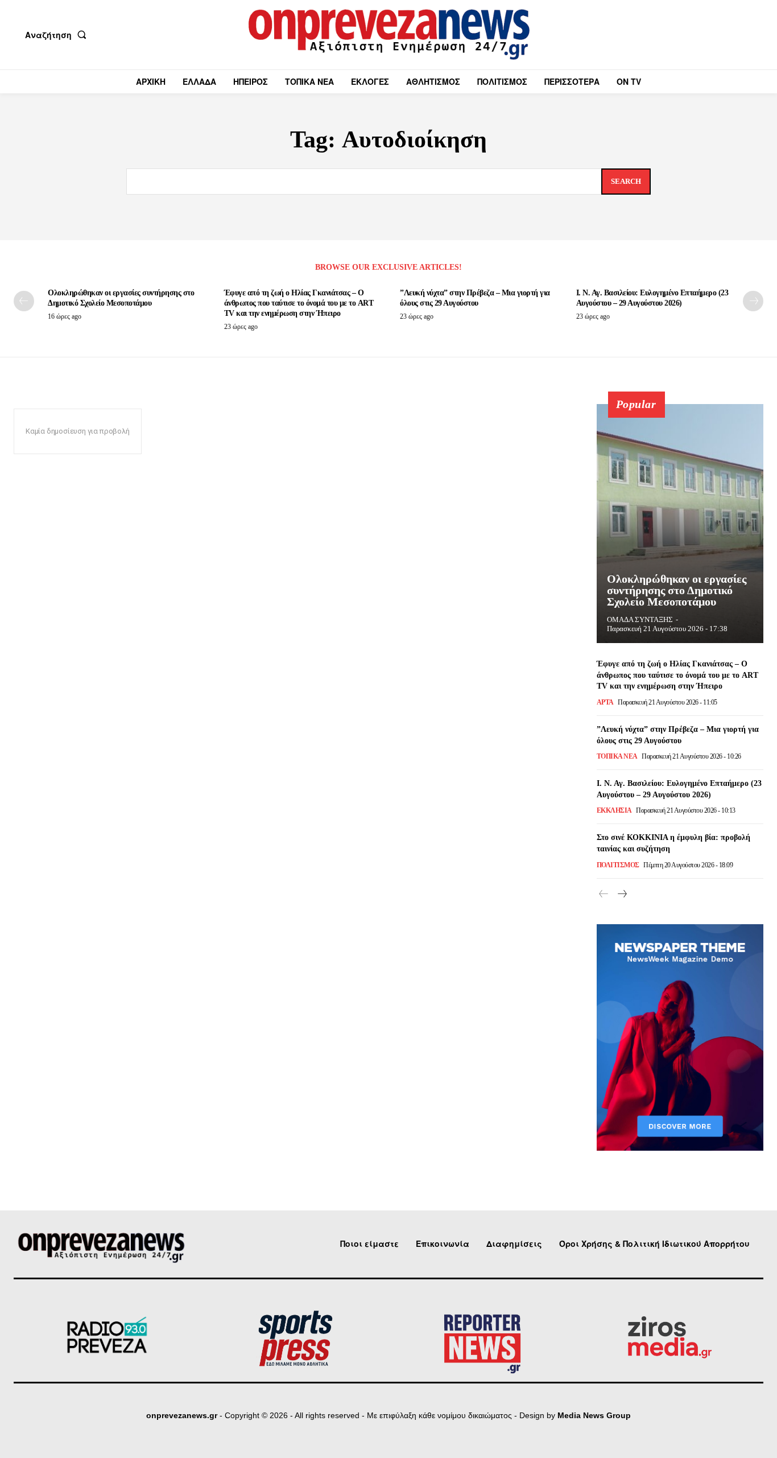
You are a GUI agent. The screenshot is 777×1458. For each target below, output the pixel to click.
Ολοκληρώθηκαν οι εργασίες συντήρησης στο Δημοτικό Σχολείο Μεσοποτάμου (676, 590)
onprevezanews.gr (181, 1415)
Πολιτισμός (618, 865)
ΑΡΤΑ (605, 702)
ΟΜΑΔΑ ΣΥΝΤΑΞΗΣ (640, 619)
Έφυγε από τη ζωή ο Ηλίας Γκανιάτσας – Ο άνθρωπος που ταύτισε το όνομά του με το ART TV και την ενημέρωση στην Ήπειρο (299, 303)
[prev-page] (24, 301)
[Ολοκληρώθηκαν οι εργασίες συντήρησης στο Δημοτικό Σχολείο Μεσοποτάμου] (680, 523)
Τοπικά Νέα (617, 756)
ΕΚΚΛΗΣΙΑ (614, 810)
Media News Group (594, 1415)
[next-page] (753, 301)
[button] (58, 35)
